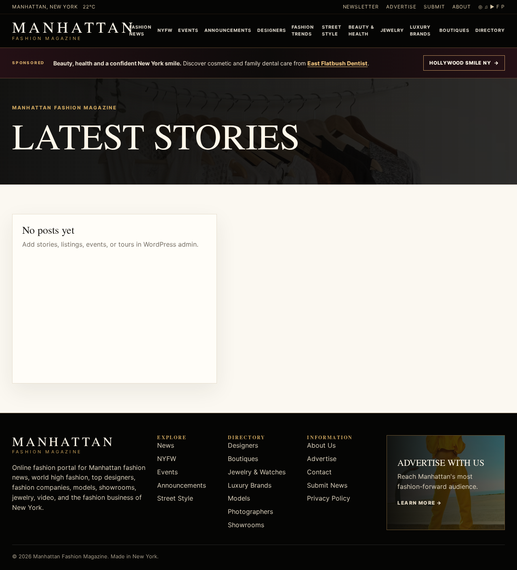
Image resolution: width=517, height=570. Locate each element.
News (165, 445)
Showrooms (246, 525)
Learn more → (419, 503)
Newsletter (361, 7)
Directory (490, 30)
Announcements (227, 30)
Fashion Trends (303, 30)
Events (188, 30)
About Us (321, 445)
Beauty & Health (361, 30)
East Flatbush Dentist (337, 63)
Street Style (331, 30)
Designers (271, 30)
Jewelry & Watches (257, 472)
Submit (434, 7)
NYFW (165, 30)
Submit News (327, 485)
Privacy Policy (328, 498)
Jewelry (392, 30)
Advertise (401, 7)
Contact (319, 472)
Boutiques (454, 30)
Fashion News (140, 30)
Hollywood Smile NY (464, 63)
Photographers (250, 511)
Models (239, 498)
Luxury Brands (420, 30)
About (461, 7)
